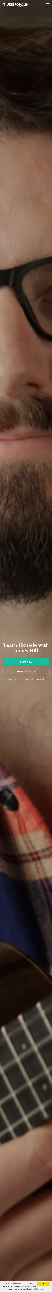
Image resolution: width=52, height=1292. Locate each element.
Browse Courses (26, 671)
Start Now (26, 661)
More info (39, 1289)
